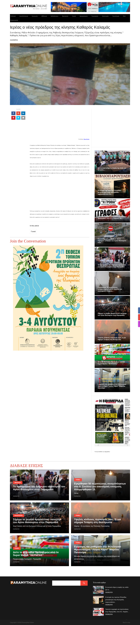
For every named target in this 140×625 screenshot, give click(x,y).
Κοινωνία (35, 16)
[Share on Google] (18, 113)
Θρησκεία (65, 16)
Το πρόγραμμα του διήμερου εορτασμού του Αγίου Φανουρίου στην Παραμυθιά (112, 266)
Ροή (124, 16)
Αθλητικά (44, 16)
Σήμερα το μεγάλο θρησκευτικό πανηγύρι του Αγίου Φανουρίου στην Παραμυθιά (112, 314)
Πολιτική (13, 16)
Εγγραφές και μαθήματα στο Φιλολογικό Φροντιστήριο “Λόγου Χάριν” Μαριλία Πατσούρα (112, 386)
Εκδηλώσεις (54, 16)
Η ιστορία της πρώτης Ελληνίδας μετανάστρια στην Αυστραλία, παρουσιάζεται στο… (109, 192)
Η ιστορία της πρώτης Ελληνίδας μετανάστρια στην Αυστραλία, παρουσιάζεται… (115, 599)
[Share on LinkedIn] (23, 113)
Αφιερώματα (84, 16)
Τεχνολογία (115, 16)
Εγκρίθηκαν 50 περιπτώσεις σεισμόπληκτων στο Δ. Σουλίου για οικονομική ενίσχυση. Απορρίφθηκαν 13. (100, 486)
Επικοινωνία (14, 20)
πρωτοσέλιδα (99, 451)
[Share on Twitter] (18, 118)
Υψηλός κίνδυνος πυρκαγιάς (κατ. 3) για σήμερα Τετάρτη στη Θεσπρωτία (112, 338)
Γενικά (74, 16)
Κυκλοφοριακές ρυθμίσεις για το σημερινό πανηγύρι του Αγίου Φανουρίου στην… (112, 240)
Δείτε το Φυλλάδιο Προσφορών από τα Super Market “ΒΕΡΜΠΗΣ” (111, 363)
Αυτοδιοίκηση (23, 16)
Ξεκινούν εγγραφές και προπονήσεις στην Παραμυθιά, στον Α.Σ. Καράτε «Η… (112, 217)
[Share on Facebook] (13, 113)
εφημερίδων (107, 451)
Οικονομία (105, 16)
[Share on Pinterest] (13, 118)
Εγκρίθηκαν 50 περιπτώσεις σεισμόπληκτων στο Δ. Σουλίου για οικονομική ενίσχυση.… (110, 289)
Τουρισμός (94, 16)
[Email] (23, 118)
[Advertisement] (59, 123)
